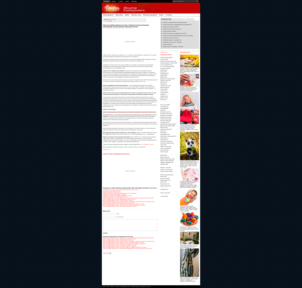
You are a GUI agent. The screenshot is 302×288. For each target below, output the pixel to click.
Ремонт (161, 15)
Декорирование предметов (166, 124)
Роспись (162, 91)
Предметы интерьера (165, 162)
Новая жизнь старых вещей (167, 136)
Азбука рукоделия (108, 15)
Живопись (162, 127)
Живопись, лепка (136, 15)
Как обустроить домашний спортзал (111, 191)
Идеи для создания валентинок (170, 26)
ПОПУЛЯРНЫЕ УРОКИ (166, 19)
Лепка (161, 131)
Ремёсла (162, 182)
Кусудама (162, 84)
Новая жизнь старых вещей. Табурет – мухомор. (114, 194)
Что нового (168, 15)
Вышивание (163, 73)
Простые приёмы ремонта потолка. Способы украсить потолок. (118, 200)
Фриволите (163, 97)
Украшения (163, 164)
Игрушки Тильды (164, 80)
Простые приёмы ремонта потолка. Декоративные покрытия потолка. (119, 199)
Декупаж (162, 77)
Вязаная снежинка (167, 44)
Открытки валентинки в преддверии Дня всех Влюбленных (177, 24)
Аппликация (163, 106)
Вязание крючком (164, 118)
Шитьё (162, 99)
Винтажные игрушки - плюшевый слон (172, 40)
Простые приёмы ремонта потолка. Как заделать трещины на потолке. (120, 206)
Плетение (162, 89)
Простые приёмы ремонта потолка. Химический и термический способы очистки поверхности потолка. (127, 248)
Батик (161, 110)
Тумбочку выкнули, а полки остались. (112, 192)
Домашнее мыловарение (166, 78)
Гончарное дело (164, 122)
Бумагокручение (164, 112)
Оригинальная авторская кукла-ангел (172, 29)
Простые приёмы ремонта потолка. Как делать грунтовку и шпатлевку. (120, 246)
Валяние (162, 71)
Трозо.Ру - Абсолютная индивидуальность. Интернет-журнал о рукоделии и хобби (130, 286)
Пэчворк (162, 144)
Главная (106, 1)
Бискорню (162, 70)
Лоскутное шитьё (164, 85)
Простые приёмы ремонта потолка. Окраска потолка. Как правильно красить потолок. (123, 203)
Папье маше (163, 139)
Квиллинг (162, 82)
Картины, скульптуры (165, 169)
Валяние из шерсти (165, 113)
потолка (127, 55)
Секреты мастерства (165, 171)
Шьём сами (163, 150)
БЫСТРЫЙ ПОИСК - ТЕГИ (178, 19)
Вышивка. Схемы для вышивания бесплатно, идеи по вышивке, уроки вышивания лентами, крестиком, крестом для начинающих (188, 89)
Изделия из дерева (165, 129)
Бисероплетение (164, 68)
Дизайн (127, 15)
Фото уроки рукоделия (165, 66)
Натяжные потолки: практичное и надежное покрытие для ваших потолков (120, 189)
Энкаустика (163, 151)
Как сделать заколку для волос (170, 37)
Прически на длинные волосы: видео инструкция (175, 22)
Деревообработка (164, 185)
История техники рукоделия (167, 61)
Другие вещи (163, 157)
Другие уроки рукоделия (166, 125)
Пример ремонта (164, 180)
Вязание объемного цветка (169, 31)
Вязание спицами (164, 120)
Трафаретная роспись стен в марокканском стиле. (115, 196)
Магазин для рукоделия (150, 15)
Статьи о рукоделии (165, 64)
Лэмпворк (162, 132)
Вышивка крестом (164, 117)
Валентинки (163, 59)
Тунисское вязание (164, 148)
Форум (114, 1)
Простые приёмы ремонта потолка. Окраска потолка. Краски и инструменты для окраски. (124, 205)
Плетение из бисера (165, 141)
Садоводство (163, 189)
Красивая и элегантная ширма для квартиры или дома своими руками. (120, 193)
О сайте (120, 1)
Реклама (134, 1)
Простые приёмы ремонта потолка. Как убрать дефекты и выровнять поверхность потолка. (125, 247)
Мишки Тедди (163, 87)
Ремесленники (163, 183)
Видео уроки (119, 15)
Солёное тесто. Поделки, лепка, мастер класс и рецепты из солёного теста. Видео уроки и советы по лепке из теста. (189, 228)
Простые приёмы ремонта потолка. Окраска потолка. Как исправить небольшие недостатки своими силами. (129, 201)
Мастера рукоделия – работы (167, 63)
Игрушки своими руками (166, 159)
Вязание (162, 75)
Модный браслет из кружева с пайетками (173, 46)
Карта (127, 1)
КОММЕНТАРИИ (189, 19)
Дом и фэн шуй (164, 178)
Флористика (163, 96)
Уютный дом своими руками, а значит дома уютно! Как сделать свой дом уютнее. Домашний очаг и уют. (189, 246)
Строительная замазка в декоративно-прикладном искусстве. (117, 195)
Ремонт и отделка (164, 146)
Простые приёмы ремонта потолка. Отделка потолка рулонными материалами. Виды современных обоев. (128, 198)
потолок (110, 21)
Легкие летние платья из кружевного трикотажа (174, 33)
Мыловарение (163, 134)
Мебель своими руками (166, 160)
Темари (162, 94)
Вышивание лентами (165, 115)
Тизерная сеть (106, 149)
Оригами (162, 138)
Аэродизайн (163, 108)
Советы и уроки (112, 19)
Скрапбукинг (163, 92)
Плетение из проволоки (166, 143)
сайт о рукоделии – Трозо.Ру (147, 144)
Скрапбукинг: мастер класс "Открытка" (172, 42)
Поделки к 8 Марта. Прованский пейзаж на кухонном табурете (178, 35)
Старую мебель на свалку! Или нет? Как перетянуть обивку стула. (119, 202)
